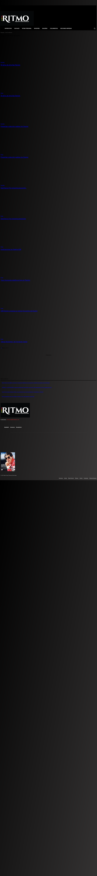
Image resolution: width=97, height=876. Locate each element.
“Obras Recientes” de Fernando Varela (14, 342)
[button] (94, 28)
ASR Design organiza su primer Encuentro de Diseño (19, 311)
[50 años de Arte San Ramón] (25, 50)
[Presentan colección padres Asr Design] (25, 112)
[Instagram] (7, 423)
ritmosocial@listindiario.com (13, 419)
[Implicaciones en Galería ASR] (25, 235)
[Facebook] (2, 423)
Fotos (2, 93)
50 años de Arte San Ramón (10, 65)
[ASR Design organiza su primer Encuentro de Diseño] (25, 296)
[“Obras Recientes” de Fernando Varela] (25, 327)
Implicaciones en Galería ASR (11, 249)
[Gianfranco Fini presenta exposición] (25, 173)
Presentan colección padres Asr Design (14, 126)
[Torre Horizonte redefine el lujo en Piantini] (25, 266)
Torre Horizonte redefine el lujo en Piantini (15, 280)
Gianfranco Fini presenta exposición (14, 188)
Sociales (3, 62)
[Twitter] (11, 423)
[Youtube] (15, 423)
